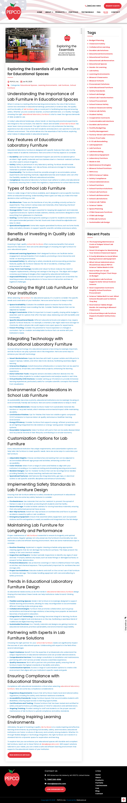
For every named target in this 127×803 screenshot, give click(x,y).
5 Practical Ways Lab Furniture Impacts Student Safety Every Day (102, 316)
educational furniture (99, 57)
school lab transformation (101, 97)
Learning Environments (47, 85)
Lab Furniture (63, 85)
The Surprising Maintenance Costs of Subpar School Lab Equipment (101, 244)
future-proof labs (97, 138)
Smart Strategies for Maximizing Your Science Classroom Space (103, 251)
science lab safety (97, 111)
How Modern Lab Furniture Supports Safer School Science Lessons (102, 282)
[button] (123, 799)
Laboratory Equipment (99, 155)
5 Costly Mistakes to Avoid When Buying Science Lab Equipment (103, 257)
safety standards (97, 91)
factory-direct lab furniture (101, 135)
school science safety (99, 104)
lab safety (94, 71)
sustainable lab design (99, 222)
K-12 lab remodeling (98, 141)
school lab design (97, 94)
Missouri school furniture (100, 168)
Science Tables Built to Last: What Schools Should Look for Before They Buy (104, 299)
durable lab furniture (98, 124)
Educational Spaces (28, 85)
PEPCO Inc (93, 172)
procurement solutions (99, 84)
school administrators (99, 182)
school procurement (98, 101)
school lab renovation (99, 195)
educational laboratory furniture (36, 114)
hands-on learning (97, 67)
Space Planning (96, 209)
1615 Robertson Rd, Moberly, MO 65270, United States (68, 775)
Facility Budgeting (97, 128)
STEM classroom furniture (100, 212)
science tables (95, 205)
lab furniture (29, 109)
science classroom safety (100, 108)
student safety (96, 114)
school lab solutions (98, 199)
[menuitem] (40, 12)
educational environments (101, 54)
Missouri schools (96, 81)
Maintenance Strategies (100, 165)
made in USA (94, 162)
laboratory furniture (98, 158)
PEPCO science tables (98, 175)
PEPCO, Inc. (61, 800)
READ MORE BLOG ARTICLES (20, 755)
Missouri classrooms (98, 77)
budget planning (96, 40)
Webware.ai (81, 800)
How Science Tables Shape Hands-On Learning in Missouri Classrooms (102, 307)
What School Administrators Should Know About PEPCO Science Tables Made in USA (101, 264)
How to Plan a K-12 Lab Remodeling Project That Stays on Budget (102, 273)
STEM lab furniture (97, 219)
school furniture (96, 185)
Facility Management (98, 131)
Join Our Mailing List (55, 789)
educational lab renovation (101, 60)
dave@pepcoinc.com (50, 744)
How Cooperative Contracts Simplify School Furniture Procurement (101, 290)
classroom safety (97, 44)
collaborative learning (99, 47)
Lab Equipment (95, 145)
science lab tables (97, 202)
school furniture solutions (100, 188)
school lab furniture (67, 124)
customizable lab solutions (101, 121)
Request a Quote (112, 6)
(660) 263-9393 (94, 6)
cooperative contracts (99, 118)
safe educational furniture (101, 87)
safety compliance (97, 178)
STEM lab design (96, 215)
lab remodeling (96, 151)
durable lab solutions (98, 50)
